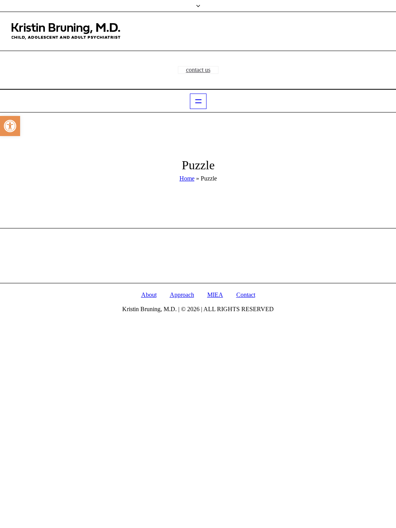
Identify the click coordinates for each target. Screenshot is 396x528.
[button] (10, 126)
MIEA (215, 295)
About (149, 295)
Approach (182, 295)
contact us (198, 69)
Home (187, 178)
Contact (245, 295)
